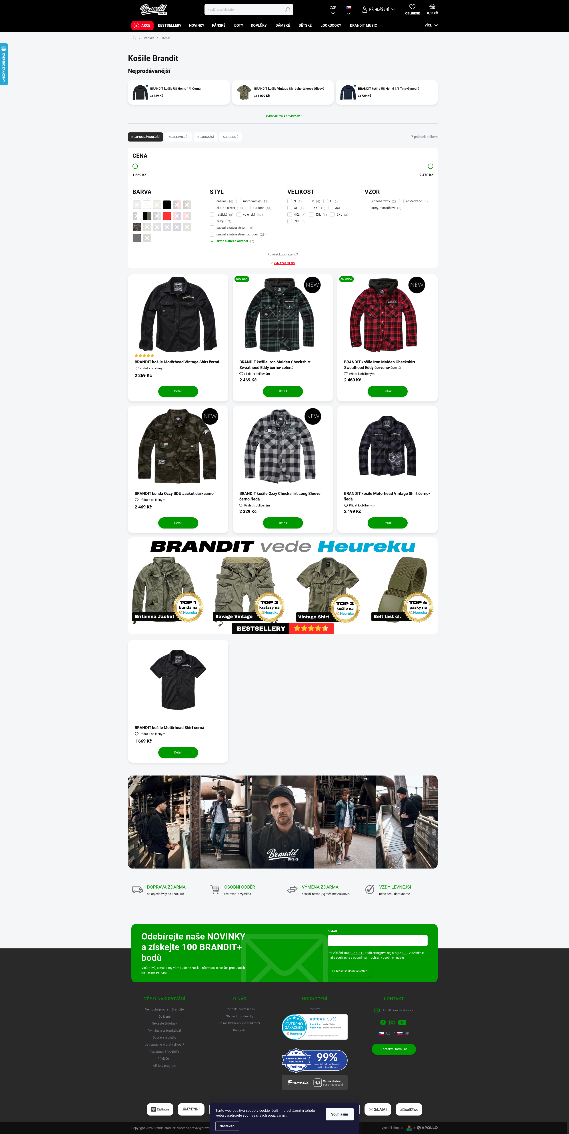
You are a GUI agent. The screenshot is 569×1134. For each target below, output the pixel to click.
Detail (178, 391)
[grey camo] (156, 227)
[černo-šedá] (156, 215)
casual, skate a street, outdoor (240, 234)
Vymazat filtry (284, 263)
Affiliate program (164, 1065)
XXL (319, 208)
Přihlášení (164, 1058)
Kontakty (239, 1030)
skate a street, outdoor (234, 241)
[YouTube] (402, 1021)
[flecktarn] (146, 227)
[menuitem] (142, 25)
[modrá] (176, 227)
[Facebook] (383, 1021)
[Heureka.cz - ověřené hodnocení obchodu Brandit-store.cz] (315, 1027)
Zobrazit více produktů (283, 115)
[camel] (156, 204)
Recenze (314, 1009)
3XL (340, 208)
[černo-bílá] (136, 215)
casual (224, 201)
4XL (299, 215)
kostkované (416, 201)
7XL (299, 221)
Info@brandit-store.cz (398, 1010)
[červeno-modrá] (176, 215)
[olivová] (186, 227)
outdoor (261, 208)
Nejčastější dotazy (164, 1023)
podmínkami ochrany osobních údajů (378, 957)
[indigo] (166, 227)
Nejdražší (205, 137)
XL (298, 208)
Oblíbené (164, 1016)
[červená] (166, 215)
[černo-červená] (176, 204)
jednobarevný (383, 201)
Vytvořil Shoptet (392, 1128)
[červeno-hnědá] (186, 215)
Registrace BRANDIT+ (164, 1051)
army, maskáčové (385, 208)
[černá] (166, 204)
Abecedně (230, 137)
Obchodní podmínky (239, 1016)
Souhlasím (339, 1114)
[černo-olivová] (146, 215)
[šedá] (136, 238)
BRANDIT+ (356, 953)
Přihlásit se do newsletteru (350, 971)
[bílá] (146, 204)
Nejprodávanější (145, 137)
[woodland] (146, 238)
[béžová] (136, 204)
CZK (333, 7)
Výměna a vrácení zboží (164, 1030)
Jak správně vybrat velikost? (164, 1044)
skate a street (229, 208)
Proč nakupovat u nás (239, 1009)
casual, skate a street (234, 228)
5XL (320, 215)
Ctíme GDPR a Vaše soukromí (239, 1023)
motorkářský (255, 201)
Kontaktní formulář (394, 1049)
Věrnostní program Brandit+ (164, 1009)
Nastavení (227, 1126)
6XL (342, 215)
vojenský (252, 215)
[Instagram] (392, 1021)
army (223, 221)
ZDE (404, 953)
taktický (224, 215)
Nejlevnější (178, 137)
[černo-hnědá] (186, 204)
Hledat (287, 9)
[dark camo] (136, 227)
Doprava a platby (164, 1037)
